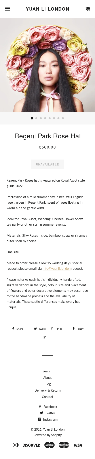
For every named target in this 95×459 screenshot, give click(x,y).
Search (47, 371)
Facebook (50, 407)
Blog (47, 384)
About (47, 378)
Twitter (49, 413)
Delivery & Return (48, 390)
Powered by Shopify (48, 435)
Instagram (50, 420)
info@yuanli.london (56, 269)
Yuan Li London (47, 9)
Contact (47, 397)
